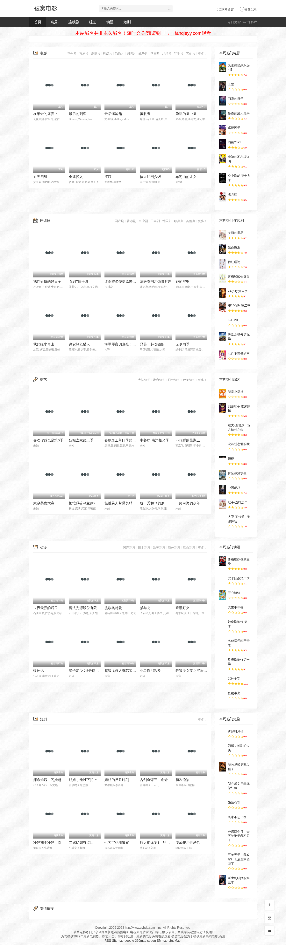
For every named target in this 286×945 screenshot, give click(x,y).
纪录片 (167, 53)
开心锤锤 (234, 593)
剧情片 (131, 53)
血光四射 (40, 177)
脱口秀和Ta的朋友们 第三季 (161, 503)
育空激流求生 (237, 473)
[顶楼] (222, 460)
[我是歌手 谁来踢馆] (222, 408)
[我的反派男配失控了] (222, 767)
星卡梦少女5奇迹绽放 (85, 671)
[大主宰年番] (222, 609)
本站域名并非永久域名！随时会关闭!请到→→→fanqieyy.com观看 (143, 33)
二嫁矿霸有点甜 (81, 843)
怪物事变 (234, 693)
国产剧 (119, 221)
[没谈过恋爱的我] (222, 446)
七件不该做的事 (239, 353)
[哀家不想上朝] (222, 819)
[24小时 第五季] (222, 293)
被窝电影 (45, 8)
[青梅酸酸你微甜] (222, 278)
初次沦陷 (182, 780)
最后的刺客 (77, 114)
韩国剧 (167, 221)
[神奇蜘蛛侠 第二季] (222, 624)
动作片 (72, 53)
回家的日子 (235, 98)
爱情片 (95, 53)
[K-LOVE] (222, 322)
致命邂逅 (234, 247)
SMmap (162, 940)
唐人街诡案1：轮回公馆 (158, 843)
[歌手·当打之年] (222, 504)
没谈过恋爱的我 (239, 444)
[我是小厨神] (222, 393)
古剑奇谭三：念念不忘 (157, 780)
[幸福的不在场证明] (222, 159)
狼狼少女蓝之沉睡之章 (193, 671)
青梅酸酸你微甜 (239, 276)
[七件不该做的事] (222, 355)
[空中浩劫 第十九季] (222, 177)
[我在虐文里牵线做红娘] (222, 785)
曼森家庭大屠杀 (239, 113)
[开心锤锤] (222, 595)
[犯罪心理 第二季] (222, 307)
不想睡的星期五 (187, 440)
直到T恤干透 (79, 281)
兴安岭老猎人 (79, 344)
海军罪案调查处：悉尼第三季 (127, 344)
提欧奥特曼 (113, 608)
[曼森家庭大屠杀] (222, 115)
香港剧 (131, 221)
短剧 (127, 22)
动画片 (155, 53)
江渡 (107, 177)
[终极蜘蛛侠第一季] (222, 661)
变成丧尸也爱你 (187, 843)
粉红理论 (234, 262)
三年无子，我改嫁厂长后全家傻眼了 (239, 859)
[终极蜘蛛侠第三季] (222, 561)
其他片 (190, 53)
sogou (151, 940)
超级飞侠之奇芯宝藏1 (121, 671)
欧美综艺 (189, 380)
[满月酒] (222, 196)
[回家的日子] (222, 100)
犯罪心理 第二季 (239, 305)
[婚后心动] (222, 804)
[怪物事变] (222, 695)
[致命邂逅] (222, 249)
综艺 (93, 22)
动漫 (110, 22)
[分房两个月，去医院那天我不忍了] (222, 833)
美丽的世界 (235, 233)
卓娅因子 (234, 127)
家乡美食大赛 (43, 503)
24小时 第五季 (238, 291)
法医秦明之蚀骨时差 (155, 281)
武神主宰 (234, 678)
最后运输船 (113, 114)
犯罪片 (178, 53)
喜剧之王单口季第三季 (121, 440)
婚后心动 (234, 802)
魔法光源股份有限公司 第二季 (92, 608)
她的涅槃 (182, 281)
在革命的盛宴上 (45, 114)
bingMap (174, 940)
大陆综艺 (144, 380)
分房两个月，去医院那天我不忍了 (239, 836)
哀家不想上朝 (237, 817)
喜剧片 (84, 53)
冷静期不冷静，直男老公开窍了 (57, 843)
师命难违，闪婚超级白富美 (54, 780)
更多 (201, 53)
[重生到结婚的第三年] (222, 880)
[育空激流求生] (222, 475)
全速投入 (76, 177)
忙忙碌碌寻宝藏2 (82, 503)
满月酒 (232, 194)
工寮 (231, 84)
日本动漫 (144, 547)
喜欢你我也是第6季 (48, 440)
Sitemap (118, 940)
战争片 (143, 53)
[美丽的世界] (222, 235)
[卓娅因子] (222, 129)
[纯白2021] (222, 144)
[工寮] (222, 86)
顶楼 (231, 458)
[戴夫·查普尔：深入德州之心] (222, 427)
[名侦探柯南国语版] (222, 642)
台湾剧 (143, 221)
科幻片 (107, 53)
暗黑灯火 (182, 608)
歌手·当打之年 (237, 502)
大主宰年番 (235, 607)
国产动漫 (129, 547)
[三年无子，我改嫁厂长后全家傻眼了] (222, 856)
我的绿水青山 (43, 344)
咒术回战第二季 (239, 578)
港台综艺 (159, 380)
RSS (107, 940)
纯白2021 (234, 142)
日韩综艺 (174, 380)
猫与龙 (145, 608)
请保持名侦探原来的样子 (123, 281)
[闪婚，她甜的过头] (222, 747)
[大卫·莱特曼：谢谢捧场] (222, 518)
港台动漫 (189, 547)
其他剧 (190, 221)
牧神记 (38, 671)
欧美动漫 (159, 547)
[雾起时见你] (222, 733)
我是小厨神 (235, 391)
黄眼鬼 (145, 114)
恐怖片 (119, 53)
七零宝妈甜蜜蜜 (116, 843)
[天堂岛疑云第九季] (222, 336)
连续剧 (73, 22)
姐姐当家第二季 (81, 440)
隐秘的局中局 (186, 114)
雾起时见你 (235, 731)
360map (140, 940)
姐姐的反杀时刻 (116, 780)
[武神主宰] (222, 680)
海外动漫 (174, 547)
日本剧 (155, 221)
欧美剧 (178, 221)
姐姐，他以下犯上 (83, 780)
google (129, 940)
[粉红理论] (222, 264)
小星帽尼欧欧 (150, 671)
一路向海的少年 (187, 503)
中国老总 (234, 487)
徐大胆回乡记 (150, 177)
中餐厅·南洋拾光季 (154, 440)
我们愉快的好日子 (47, 281)
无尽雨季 (182, 344)
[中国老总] (222, 489)
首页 (37, 22)
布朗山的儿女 (186, 177)
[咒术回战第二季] (222, 580)
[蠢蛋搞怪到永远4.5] (222, 67)
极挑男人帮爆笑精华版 (121, 503)
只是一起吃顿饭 (152, 344)
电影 (55, 22)
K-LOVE (233, 320)
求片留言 (227, 9)
